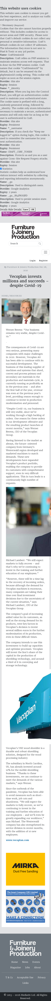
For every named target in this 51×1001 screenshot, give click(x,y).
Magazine (15, 967)
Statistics (7, 168)
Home (5, 296)
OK (32, 209)
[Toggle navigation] (45, 252)
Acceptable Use (25, 977)
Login (32, 260)
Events (36, 962)
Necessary (13, 25)
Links (25, 983)
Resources (16, 296)
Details (3, 209)
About (37, 967)
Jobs (27, 967)
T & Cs (9, 977)
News (25, 962)
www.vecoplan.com (17, 840)
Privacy (42, 977)
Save (25, 209)
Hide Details (14, 209)
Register (43, 260)
